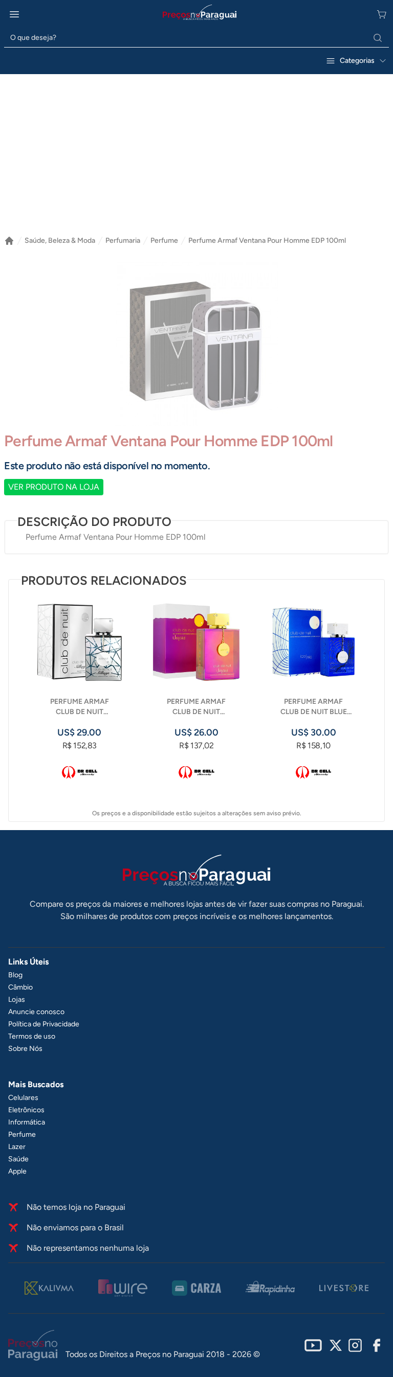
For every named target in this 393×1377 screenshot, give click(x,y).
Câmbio (20, 987)
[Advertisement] (196, 159)
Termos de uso (31, 1036)
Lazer (17, 1146)
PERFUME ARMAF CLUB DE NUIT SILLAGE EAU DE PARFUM (79, 707)
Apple (17, 1171)
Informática (26, 1122)
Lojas (16, 999)
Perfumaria (122, 240)
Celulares (23, 1097)
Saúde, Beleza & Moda (60, 240)
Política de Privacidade (43, 1024)
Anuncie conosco (36, 1011)
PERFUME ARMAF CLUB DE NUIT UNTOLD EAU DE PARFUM (196, 707)
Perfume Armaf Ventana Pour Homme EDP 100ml (267, 240)
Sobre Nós (25, 1048)
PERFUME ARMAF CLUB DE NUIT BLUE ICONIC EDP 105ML (313, 707)
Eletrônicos (26, 1110)
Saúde (18, 1159)
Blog (15, 975)
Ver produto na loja (53, 487)
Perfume (164, 240)
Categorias (357, 60)
